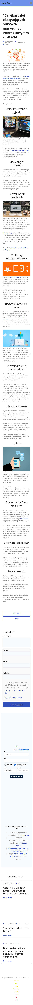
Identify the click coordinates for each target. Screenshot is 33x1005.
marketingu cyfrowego (14, 277)
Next (16, 619)
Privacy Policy (9, 690)
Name (6, 650)
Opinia (16, 986)
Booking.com (23, 835)
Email (6, 661)
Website (6, 673)
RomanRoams (6, 3)
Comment (7, 636)
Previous (16, 613)
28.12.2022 (9, 943)
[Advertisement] (16, 803)
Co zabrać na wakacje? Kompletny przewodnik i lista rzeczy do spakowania (15, 890)
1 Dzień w (16, 991)
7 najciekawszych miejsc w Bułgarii (15, 929)
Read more (7, 898)
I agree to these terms (13, 697)
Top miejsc (16, 989)
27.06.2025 (9, 924)
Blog (7, 44)
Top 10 (25, 924)
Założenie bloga (8, 233)
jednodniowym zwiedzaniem (20, 150)
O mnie (17, 994)
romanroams (22, 42)
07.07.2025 (9, 883)
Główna (16, 981)
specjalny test (24, 519)
